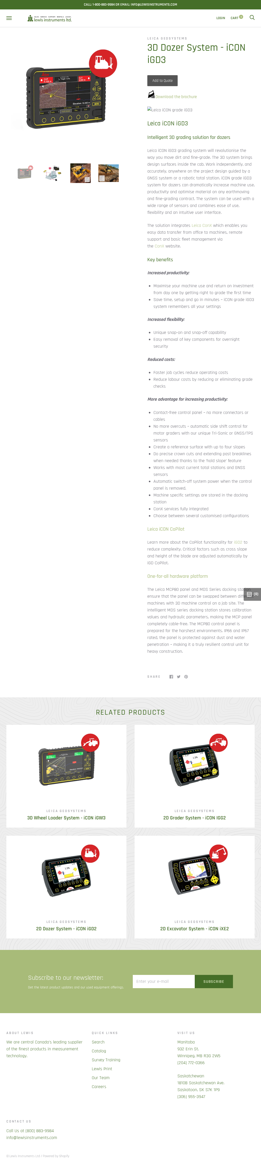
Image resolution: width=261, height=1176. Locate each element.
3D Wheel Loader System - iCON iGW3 (66, 818)
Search (98, 1042)
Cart (236, 18)
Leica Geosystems (167, 38)
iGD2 (238, 542)
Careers (99, 1087)
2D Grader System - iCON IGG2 (194, 818)
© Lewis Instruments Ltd (23, 1156)
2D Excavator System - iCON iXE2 (194, 929)
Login (220, 18)
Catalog (99, 1051)
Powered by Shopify (56, 1156)
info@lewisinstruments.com (31, 1138)
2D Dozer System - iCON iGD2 (66, 929)
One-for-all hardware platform (177, 576)
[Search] (252, 18)
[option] (66, 96)
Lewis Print (102, 1069)
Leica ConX (202, 225)
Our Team (101, 1078)
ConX (159, 246)
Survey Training (106, 1060)
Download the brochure (176, 97)
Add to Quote (162, 80)
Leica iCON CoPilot (166, 529)
